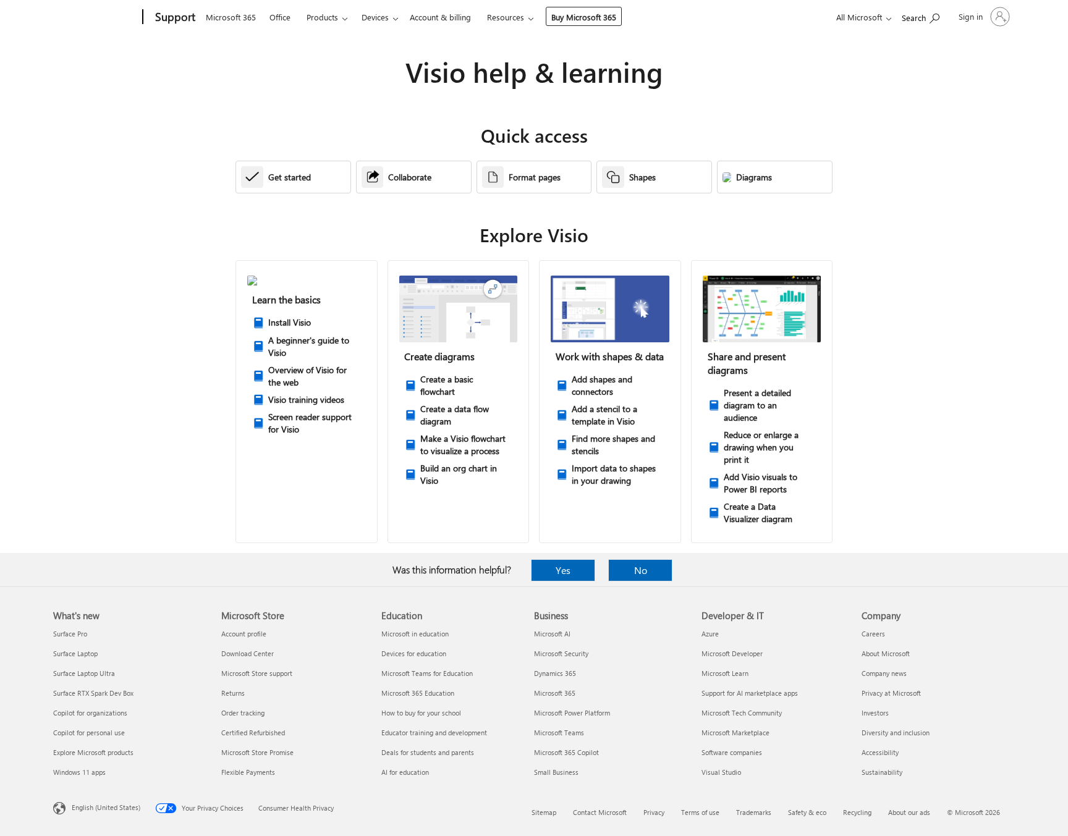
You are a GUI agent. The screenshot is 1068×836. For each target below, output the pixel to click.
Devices (375, 17)
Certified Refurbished (253, 732)
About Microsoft (886, 653)
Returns (233, 693)
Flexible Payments (248, 772)
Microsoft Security (561, 653)
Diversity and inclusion (896, 732)
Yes (563, 570)
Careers (873, 633)
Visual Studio (721, 772)
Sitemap (544, 812)
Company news (884, 673)
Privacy (653, 812)
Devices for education (413, 653)
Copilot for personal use (89, 732)
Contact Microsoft (600, 812)
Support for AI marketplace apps (749, 693)
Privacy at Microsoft (891, 693)
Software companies (731, 752)
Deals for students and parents (427, 752)
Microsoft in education (415, 633)
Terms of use (700, 812)
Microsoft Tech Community (741, 712)
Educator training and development (434, 732)
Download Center (247, 653)
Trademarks (753, 812)
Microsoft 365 (231, 17)
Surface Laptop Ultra (84, 673)
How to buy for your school (421, 712)
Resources (505, 17)
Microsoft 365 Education (417, 693)
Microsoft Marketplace (735, 732)
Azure (710, 633)
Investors (875, 712)
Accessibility (880, 752)
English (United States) (106, 807)
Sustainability (882, 772)
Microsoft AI (552, 633)
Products (322, 17)
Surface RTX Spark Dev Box (93, 693)
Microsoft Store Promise (257, 752)
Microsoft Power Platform (572, 712)
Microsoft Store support (256, 673)
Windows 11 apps (79, 772)
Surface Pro (70, 633)
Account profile (243, 633)
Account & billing (440, 17)
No (640, 570)
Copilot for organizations (90, 712)
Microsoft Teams (559, 732)
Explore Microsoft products (93, 752)
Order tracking (243, 712)
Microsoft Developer (732, 653)
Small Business (556, 772)
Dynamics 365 (555, 673)
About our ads (909, 812)
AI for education (405, 772)
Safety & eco (807, 812)
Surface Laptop (75, 653)
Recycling (857, 812)
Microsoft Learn (724, 673)
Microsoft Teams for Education (427, 673)
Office (279, 17)
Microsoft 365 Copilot (566, 752)
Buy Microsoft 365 (583, 17)
